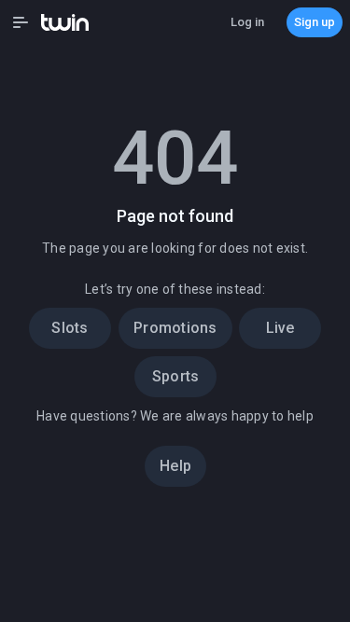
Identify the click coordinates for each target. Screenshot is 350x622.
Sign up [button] (314, 22)
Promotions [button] (175, 328)
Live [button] (280, 328)
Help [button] (175, 466)
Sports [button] (175, 376)
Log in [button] (247, 22)
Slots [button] (69, 328)
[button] (20, 22)
